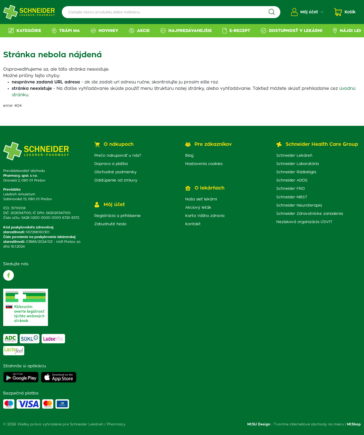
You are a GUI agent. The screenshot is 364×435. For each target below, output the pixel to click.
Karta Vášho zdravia (204, 216)
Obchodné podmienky (115, 172)
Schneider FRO (290, 189)
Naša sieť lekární (201, 199)
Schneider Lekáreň (294, 156)
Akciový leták (198, 208)
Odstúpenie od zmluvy (115, 180)
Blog (189, 156)
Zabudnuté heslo (110, 224)
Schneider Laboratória (297, 164)
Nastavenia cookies (204, 164)
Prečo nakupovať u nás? (117, 156)
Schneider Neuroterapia (299, 205)
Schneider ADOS (292, 180)
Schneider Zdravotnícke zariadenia (309, 214)
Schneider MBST (291, 197)
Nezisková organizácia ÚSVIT (304, 222)
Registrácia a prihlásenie (117, 216)
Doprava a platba (111, 164)
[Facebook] (8, 275)
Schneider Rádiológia (296, 172)
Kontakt (193, 224)
